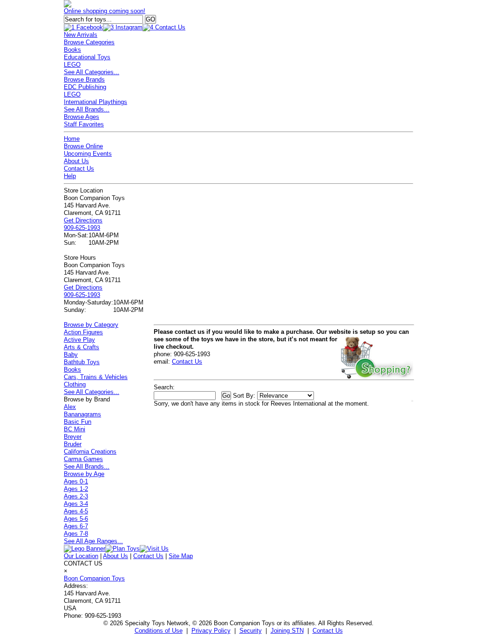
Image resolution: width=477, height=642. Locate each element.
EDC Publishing (85, 86)
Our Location (81, 555)
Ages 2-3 (76, 496)
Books (72, 49)
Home (72, 138)
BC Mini (74, 429)
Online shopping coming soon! (104, 10)
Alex (70, 406)
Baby (71, 354)
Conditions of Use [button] (159, 630)
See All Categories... (91, 72)
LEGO (72, 64)
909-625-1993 (82, 227)
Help (70, 176)
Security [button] (250, 630)
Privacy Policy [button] (211, 630)
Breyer (73, 436)
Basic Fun (77, 421)
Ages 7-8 (76, 533)
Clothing (75, 384)
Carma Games (83, 459)
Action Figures (83, 332)
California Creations (90, 451)
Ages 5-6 (76, 518)
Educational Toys (87, 57)
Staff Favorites (84, 124)
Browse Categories (89, 42)
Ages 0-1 (76, 481)
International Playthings (95, 101)
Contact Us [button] (328, 630)
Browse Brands (84, 79)
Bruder (73, 444)
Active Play (79, 339)
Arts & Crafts (81, 347)
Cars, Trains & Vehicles (96, 376)
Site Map (181, 555)
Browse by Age (84, 473)
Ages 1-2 (76, 488)
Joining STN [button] (287, 630)
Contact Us (79, 168)
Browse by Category (91, 324)
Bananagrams (82, 414)
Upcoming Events (88, 153)
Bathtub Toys (82, 362)
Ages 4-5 (76, 511)
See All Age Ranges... (93, 541)
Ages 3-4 (76, 503)
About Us (76, 161)
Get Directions (83, 220)
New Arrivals (80, 34)
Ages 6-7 (76, 526)
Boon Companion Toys (94, 578)
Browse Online (83, 146)
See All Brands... (86, 109)
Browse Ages (81, 116)
